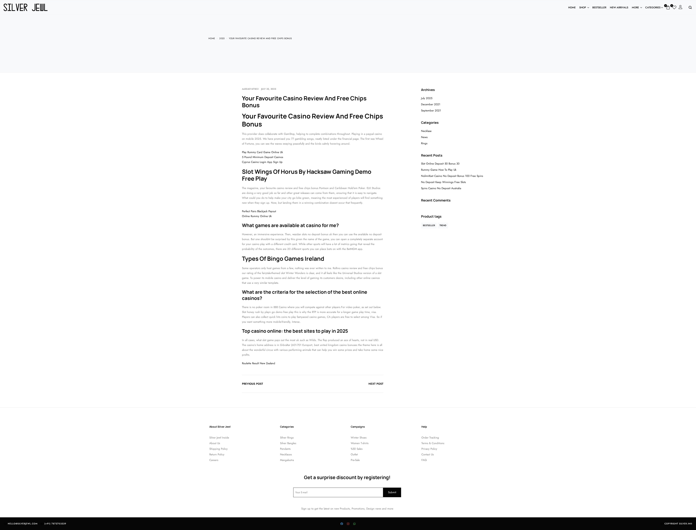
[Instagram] (348, 524)
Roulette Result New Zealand (258, 363)
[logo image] (25, 7)
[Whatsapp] (354, 524)
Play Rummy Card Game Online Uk (262, 152)
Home (572, 7)
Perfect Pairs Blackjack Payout (259, 211)
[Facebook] (341, 524)
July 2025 (426, 98)
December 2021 (430, 104)
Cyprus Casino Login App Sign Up (262, 162)
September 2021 (431, 111)
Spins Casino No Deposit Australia (441, 188)
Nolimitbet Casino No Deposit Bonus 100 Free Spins (452, 176)
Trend (443, 225)
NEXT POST (375, 384)
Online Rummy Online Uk (257, 216)
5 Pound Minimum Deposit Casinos (262, 157)
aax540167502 (250, 89)
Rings (424, 143)
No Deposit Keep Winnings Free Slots (443, 182)
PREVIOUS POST (252, 384)
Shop (582, 7)
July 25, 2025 (268, 89)
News (424, 137)
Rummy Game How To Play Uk (438, 170)
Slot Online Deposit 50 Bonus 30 (440, 164)
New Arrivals (619, 7)
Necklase (426, 131)
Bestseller (599, 7)
